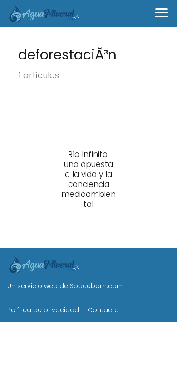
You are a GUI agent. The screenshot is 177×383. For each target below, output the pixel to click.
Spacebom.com (96, 285)
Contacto (103, 309)
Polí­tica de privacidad (43, 309)
